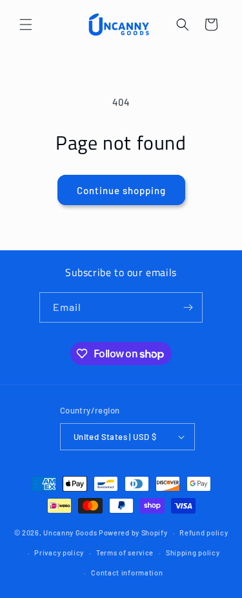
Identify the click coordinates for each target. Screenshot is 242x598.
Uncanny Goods (70, 532)
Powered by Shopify (133, 532)
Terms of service (125, 552)
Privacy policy (59, 552)
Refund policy (203, 532)
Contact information (127, 572)
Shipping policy (193, 552)
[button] (26, 24)
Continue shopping (121, 190)
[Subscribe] (188, 307)
